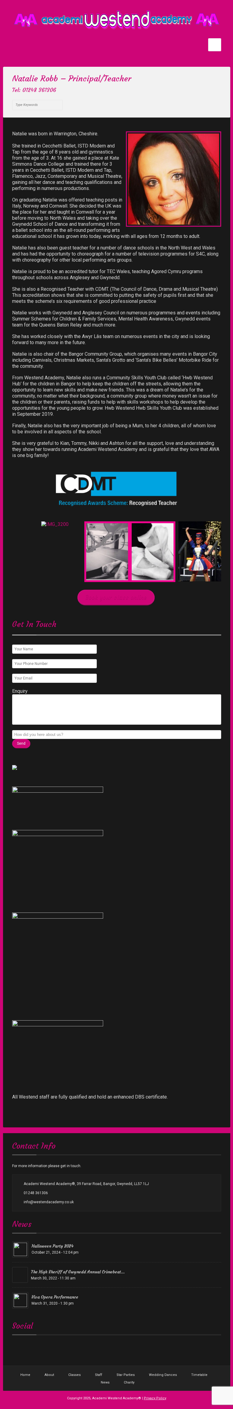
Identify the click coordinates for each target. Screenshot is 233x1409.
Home (25, 1375)
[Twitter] (62, 90)
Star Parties (125, 1375)
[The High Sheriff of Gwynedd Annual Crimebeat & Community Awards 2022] (20, 1275)
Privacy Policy (155, 1398)
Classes (74, 1375)
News (105, 1382)
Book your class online (116, 597)
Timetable (199, 1375)
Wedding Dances (163, 1375)
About (49, 1375)
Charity (129, 1382)
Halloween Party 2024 (52, 1246)
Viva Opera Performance (55, 1297)
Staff (98, 1375)
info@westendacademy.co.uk (49, 1202)
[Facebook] (70, 90)
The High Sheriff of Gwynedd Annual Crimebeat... (78, 1272)
